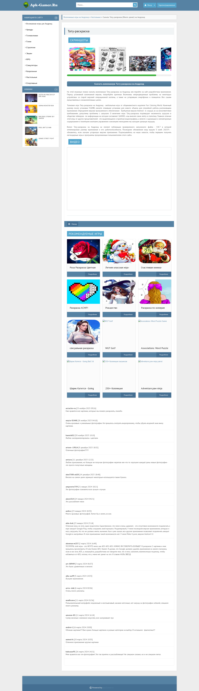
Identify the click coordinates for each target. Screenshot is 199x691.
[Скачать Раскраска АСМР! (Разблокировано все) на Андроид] (83, 291)
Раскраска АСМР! (79, 307)
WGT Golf (110, 348)
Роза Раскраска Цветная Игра (83, 269)
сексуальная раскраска (82, 348)
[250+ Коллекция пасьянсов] (119, 372)
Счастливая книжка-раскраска (151, 269)
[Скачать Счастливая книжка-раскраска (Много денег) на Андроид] (154, 251)
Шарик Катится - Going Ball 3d (82, 390)
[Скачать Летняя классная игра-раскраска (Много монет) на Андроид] (119, 251)
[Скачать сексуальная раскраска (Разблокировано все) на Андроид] (83, 332)
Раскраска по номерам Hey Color (153, 309)
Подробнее (92, 274)
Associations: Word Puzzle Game (154, 349)
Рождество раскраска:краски (114, 309)
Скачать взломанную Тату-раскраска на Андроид (119, 83)
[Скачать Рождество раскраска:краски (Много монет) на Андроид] (119, 291)
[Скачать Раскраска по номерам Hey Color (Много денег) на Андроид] (154, 291)
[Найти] (135, 5)
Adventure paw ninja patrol (151, 390)
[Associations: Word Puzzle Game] (154, 332)
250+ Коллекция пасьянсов (114, 390)
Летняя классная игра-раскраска (117, 269)
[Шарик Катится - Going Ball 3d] (83, 372)
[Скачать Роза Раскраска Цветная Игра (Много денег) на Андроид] (83, 251)
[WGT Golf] (119, 332)
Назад (74, 224)
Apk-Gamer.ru (108, 687)
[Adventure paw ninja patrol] (154, 372)
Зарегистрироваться (167, 5)
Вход (150, 5)
